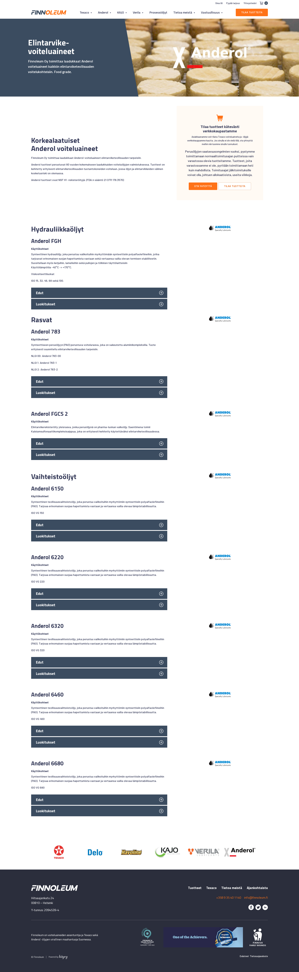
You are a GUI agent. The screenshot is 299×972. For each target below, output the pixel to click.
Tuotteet (195, 887)
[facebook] (251, 907)
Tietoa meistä (182, 12)
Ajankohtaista (257, 887)
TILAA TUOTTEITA (234, 186)
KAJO (120, 12)
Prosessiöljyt (158, 12)
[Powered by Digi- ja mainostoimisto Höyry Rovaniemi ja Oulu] (58, 956)
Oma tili (219, 3)
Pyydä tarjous (233, 3)
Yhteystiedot (250, 3)
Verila (136, 12)
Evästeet (244, 956)
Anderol (103, 12)
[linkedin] (265, 907)
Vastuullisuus (210, 12)
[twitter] (258, 907)
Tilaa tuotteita (252, 12)
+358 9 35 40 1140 (228, 897)
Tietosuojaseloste (259, 956)
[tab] (99, 293)
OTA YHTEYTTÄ (203, 186)
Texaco (84, 12)
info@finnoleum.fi (256, 897)
